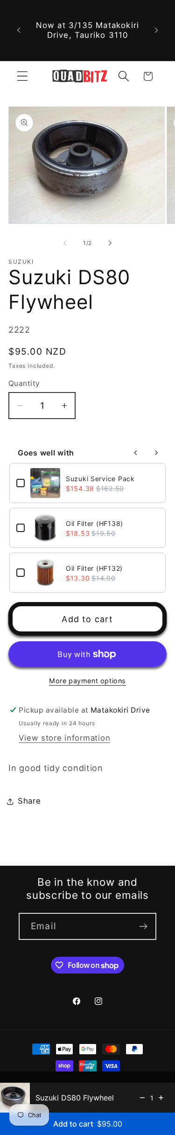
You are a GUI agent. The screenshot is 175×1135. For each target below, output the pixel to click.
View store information (64, 738)
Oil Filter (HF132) (94, 568)
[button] (22, 76)
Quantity (24, 383)
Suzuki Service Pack (100, 479)
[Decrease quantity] (142, 1097)
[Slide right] (110, 242)
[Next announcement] (156, 30)
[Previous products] (136, 452)
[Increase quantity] (161, 1097)
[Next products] (156, 452)
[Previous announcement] (18, 30)
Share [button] (29, 801)
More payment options (87, 681)
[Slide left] (65, 242)
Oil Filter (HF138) (94, 523)
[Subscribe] (143, 926)
